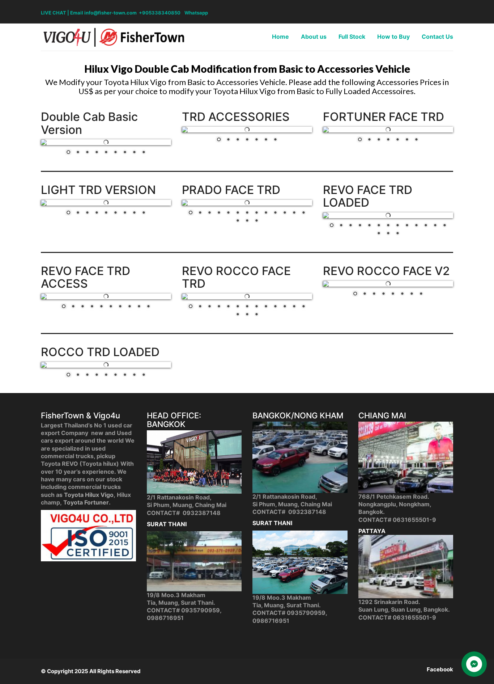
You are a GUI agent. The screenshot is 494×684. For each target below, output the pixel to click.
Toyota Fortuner (86, 502)
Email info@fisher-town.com (103, 13)
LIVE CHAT (53, 13)
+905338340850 (159, 13)
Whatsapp (196, 13)
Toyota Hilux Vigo (89, 494)
